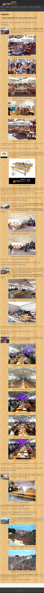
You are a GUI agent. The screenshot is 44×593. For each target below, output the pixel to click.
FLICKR (13, 156)
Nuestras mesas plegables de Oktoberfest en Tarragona (19, 23)
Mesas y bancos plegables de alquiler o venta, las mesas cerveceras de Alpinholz (20, 263)
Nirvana (22, 591)
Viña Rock (23, 519)
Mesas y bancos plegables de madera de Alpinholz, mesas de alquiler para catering (21, 199)
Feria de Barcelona (15, 205)
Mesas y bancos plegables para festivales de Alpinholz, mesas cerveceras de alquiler (18, 513)
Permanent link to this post (5, 259)
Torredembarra (18, 29)
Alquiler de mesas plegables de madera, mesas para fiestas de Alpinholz (22, 469)
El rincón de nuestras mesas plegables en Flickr (20, 148)
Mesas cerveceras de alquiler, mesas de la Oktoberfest (18, 332)
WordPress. (25, 591)
